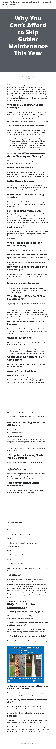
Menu (4, 7)
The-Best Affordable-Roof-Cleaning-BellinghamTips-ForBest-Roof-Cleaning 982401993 (26, 3)
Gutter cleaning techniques (16, 601)
